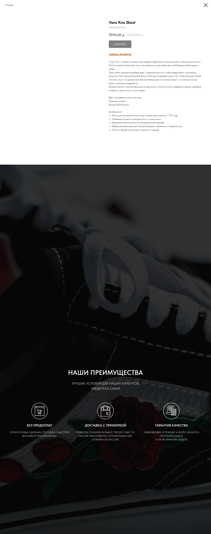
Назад (9, 5)
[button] (120, 54)
